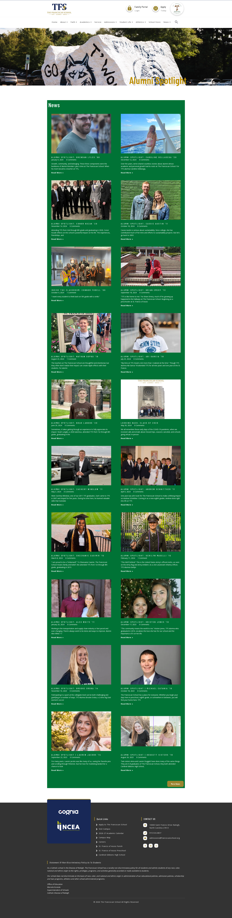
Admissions (109, 22)
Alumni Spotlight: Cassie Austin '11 (144, 223)
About (63, 22)
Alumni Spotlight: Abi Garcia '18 (142, 356)
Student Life (125, 22)
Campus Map (104, 837)
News (166, 22)
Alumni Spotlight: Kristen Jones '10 (145, 622)
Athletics (140, 22)
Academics (85, 22)
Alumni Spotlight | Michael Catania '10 (146, 688)
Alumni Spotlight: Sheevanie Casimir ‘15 (77, 555)
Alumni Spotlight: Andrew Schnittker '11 (148, 489)
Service (97, 22)
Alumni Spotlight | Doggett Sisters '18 (147, 755)
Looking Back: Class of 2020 (139, 423)
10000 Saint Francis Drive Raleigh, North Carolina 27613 (164, 826)
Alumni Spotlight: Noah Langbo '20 (74, 423)
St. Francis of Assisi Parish (110, 846)
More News (175, 784)
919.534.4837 (155, 833)
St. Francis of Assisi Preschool (112, 850)
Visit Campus (104, 829)
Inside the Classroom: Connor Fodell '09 (78, 290)
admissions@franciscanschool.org (164, 838)
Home (54, 22)
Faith (73, 22)
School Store (155, 22)
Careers (102, 842)
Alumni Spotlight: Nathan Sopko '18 (74, 356)
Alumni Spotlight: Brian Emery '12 (143, 290)
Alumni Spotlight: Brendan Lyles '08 (75, 157)
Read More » (57, 173)
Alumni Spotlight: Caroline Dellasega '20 (149, 157)
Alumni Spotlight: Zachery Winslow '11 (77, 489)
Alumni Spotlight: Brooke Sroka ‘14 (74, 688)
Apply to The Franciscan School (112, 824)
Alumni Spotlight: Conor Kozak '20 (74, 223)
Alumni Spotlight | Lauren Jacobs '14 (76, 755)
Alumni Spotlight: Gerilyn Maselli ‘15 (146, 555)
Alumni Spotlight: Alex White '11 (73, 622)
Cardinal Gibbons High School (111, 855)
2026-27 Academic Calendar (111, 833)
